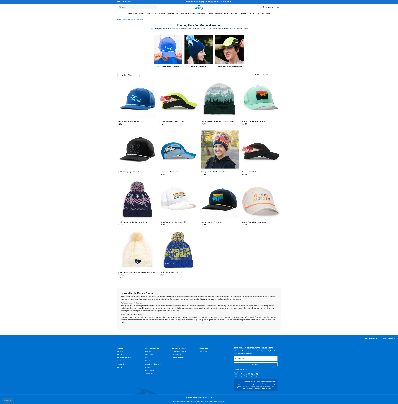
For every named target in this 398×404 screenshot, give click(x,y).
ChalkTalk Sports (126, 1)
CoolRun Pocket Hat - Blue (169, 172)
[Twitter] (246, 374)
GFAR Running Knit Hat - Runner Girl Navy (132, 222)
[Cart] (278, 7)
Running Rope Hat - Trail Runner (211, 222)
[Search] (120, 7)
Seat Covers (201, 13)
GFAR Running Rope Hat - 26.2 (128, 172)
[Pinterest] (257, 374)
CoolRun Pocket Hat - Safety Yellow (172, 121)
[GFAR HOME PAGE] (199, 7)
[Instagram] (236, 374)
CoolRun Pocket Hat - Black (251, 172)
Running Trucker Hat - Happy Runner (254, 222)
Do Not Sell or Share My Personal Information (199, 397)
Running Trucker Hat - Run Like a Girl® (173, 222)
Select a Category (387, 338)
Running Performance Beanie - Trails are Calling (217, 121)
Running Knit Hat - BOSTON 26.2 (171, 272)
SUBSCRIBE (255, 364)
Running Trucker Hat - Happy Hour (253, 121)
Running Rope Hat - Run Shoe (128, 121)
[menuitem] (268, 7)
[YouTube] (251, 374)
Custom (251, 13)
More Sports (266, 13)
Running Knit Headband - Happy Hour (213, 172)
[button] (132, 13)
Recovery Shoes (173, 13)
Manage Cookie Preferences (217, 401)
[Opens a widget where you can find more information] (8, 400)
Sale (258, 13)
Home (119, 20)
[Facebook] (241, 374)
